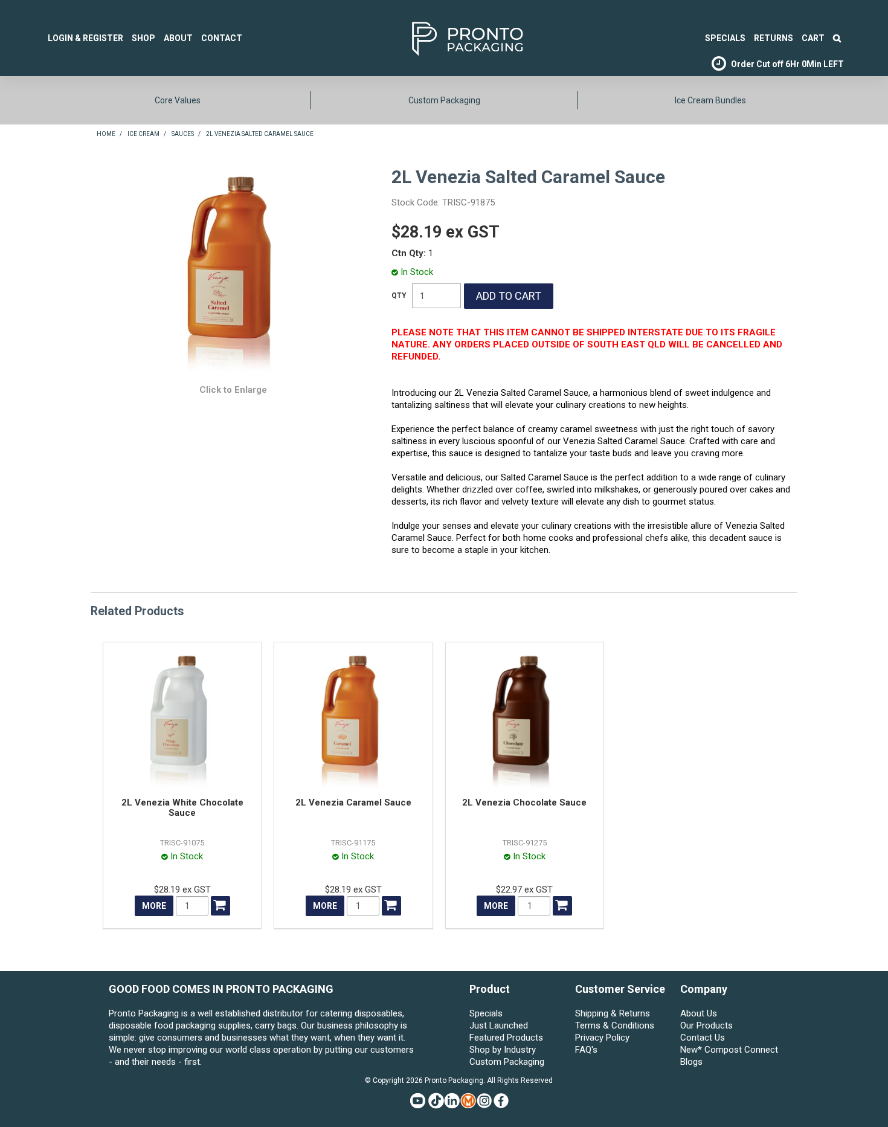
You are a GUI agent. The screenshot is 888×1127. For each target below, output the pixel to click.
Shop (143, 38)
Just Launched (498, 1025)
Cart (813, 38)
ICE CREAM (143, 134)
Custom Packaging (444, 100)
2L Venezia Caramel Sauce (353, 802)
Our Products (706, 1025)
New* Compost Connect (729, 1049)
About (178, 38)
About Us (698, 1013)
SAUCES (183, 134)
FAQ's (586, 1049)
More (154, 906)
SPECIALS (725, 38)
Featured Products (506, 1037)
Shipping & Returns (612, 1013)
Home (106, 134)
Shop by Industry (502, 1049)
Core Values (178, 100)
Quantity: (399, 295)
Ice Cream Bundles (710, 100)
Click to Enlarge (233, 389)
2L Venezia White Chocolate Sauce (182, 807)
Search (837, 38)
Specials (486, 1013)
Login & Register (85, 38)
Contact (221, 38)
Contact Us (702, 1037)
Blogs (691, 1061)
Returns (773, 38)
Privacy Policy (602, 1037)
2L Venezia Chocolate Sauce (524, 802)
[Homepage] (448, 37)
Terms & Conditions (614, 1025)
